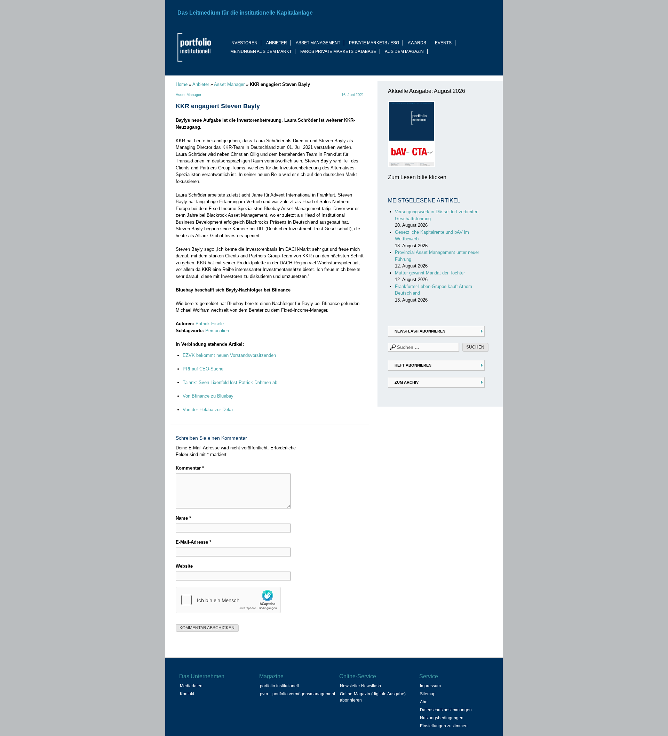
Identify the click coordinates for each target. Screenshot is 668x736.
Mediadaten (191, 685)
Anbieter (200, 84)
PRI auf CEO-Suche (203, 368)
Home (182, 84)
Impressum (430, 685)
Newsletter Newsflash (360, 685)
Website (184, 566)
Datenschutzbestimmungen (446, 709)
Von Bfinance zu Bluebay (208, 396)
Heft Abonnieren (413, 365)
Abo (424, 701)
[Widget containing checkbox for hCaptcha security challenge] (228, 600)
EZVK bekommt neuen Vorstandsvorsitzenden (229, 355)
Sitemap (428, 693)
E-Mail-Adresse (193, 542)
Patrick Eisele (210, 323)
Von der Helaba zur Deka (208, 409)
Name (183, 518)
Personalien (217, 330)
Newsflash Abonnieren (420, 331)
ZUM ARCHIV (407, 382)
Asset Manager (229, 84)
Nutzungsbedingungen (441, 717)
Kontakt (187, 693)
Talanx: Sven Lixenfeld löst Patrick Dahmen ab (230, 382)
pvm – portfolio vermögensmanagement (297, 693)
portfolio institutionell (279, 685)
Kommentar (190, 468)
